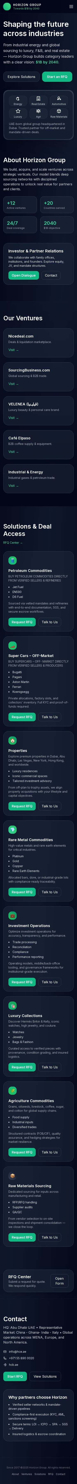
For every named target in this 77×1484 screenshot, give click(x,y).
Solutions (40, 1474)
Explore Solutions (21, 77)
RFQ (50, 1474)
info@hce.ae (17, 1351)
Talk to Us (50, 622)
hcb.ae (13, 1364)
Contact (51, 275)
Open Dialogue (24, 275)
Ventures (26, 1474)
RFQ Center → (13, 542)
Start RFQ (15, 1376)
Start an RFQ (57, 77)
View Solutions (45, 1376)
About (15, 1474)
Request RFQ (22, 622)
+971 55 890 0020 (21, 1358)
